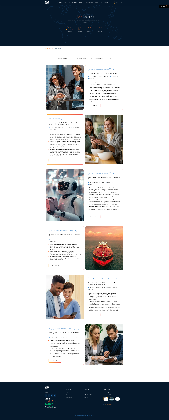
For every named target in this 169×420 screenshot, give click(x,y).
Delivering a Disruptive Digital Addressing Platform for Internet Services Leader (104, 283)
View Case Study (94, 105)
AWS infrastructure (54, 230)
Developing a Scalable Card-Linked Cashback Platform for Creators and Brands (63, 123)
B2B (50, 328)
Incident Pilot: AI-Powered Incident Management (103, 73)
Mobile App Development (108, 279)
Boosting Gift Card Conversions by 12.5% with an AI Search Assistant (104, 178)
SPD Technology (49, 48)
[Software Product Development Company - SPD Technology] (47, 2)
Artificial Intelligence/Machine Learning (99, 69)
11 (89, 373)
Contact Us (119, 2)
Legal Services (70, 328)
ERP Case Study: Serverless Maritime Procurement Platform (64, 235)
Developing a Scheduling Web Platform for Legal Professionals (64, 333)
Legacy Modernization (67, 230)
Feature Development (59, 328)
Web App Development (55, 118)
